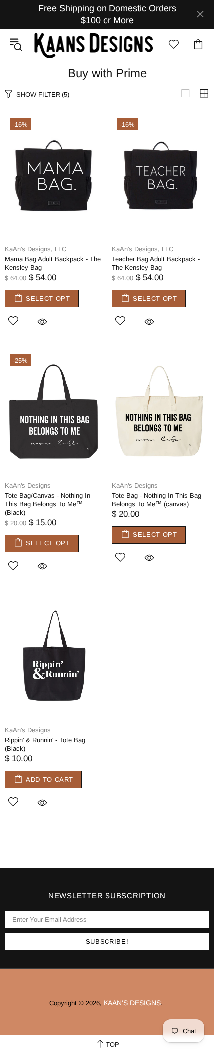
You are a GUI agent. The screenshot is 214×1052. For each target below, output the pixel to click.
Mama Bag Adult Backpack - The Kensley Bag (53, 263)
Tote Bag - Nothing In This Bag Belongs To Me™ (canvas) (156, 500)
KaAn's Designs (93, 44)
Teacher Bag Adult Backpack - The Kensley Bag (156, 263)
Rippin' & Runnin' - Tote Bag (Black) (45, 744)
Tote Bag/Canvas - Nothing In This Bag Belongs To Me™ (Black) (47, 504)
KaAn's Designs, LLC (35, 249)
